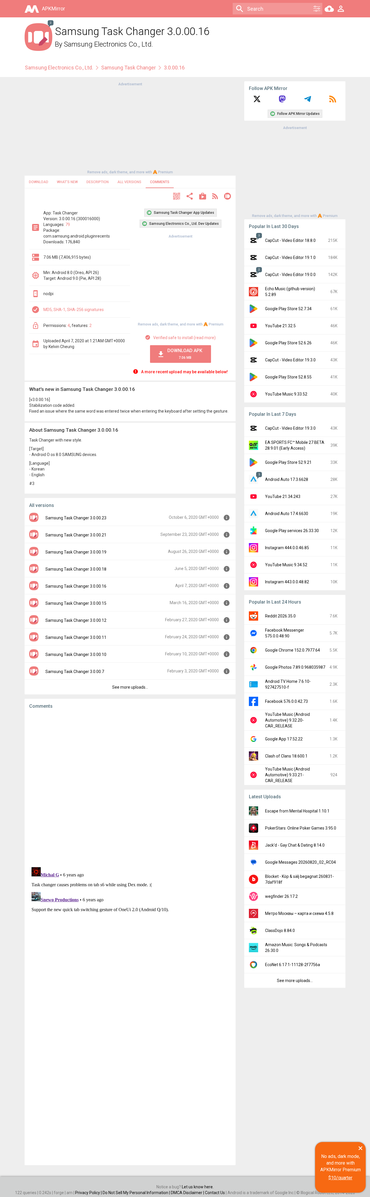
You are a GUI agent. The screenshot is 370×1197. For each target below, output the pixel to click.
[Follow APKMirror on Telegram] (307, 101)
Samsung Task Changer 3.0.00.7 (74, 671)
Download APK (184, 354)
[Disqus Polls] (130, 786)
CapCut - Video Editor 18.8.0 (290, 240)
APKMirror (53, 8)
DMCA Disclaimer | (188, 1192)
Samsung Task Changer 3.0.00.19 (75, 552)
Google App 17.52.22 (284, 739)
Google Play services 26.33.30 (292, 530)
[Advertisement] (130, 127)
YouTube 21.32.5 (280, 325)
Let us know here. (198, 1187)
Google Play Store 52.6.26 (288, 343)
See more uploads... (130, 687)
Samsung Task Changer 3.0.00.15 (75, 603)
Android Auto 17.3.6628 (286, 479)
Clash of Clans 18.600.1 (286, 756)
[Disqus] (130, 937)
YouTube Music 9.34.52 (286, 564)
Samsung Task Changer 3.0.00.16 (75, 586)
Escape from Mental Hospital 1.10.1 (297, 811)
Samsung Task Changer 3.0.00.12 (75, 620)
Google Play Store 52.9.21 (288, 462)
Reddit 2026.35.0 (280, 616)
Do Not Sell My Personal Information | (137, 1192)
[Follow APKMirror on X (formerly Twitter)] (257, 101)
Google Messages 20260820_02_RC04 (300, 862)
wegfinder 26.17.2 (281, 896)
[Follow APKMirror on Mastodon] (282, 101)
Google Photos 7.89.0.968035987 (295, 667)
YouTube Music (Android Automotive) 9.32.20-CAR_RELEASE (287, 720)
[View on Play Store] (202, 197)
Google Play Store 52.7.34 (288, 308)
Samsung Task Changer (128, 68)
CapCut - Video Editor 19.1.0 (290, 257)
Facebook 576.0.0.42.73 (286, 701)
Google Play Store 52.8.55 (288, 377)
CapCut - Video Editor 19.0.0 (290, 274)
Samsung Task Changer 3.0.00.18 (75, 569)
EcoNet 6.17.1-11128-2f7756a (292, 964)
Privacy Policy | (89, 1192)
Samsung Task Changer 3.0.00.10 (75, 654)
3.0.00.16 (174, 68)
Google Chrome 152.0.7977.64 (292, 650)
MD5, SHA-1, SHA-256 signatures (73, 309)
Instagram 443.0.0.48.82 (287, 582)
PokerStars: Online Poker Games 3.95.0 (300, 828)
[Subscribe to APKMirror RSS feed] (332, 101)
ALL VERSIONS (129, 182)
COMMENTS (159, 182)
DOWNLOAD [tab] (38, 182)
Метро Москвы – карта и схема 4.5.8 (299, 913)
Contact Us (215, 1192)
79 (67, 224)
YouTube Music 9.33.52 (286, 394)
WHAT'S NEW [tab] (67, 182)
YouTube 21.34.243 (282, 496)
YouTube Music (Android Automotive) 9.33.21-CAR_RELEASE (287, 775)
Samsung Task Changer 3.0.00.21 (75, 535)
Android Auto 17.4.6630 (286, 513)
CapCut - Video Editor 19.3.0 (290, 360)
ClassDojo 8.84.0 (280, 930)
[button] (176, 197)
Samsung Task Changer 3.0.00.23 (75, 518)
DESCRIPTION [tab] (97, 182)
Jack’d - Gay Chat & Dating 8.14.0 (295, 845)
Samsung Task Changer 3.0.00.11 (75, 637)
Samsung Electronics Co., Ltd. (108, 44)
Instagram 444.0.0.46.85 (287, 547)
